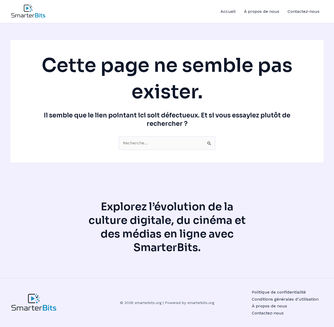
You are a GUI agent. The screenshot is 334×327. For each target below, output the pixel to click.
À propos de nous (261, 11)
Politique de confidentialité (279, 292)
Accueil (228, 11)
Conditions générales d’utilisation (285, 299)
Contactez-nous (303, 11)
